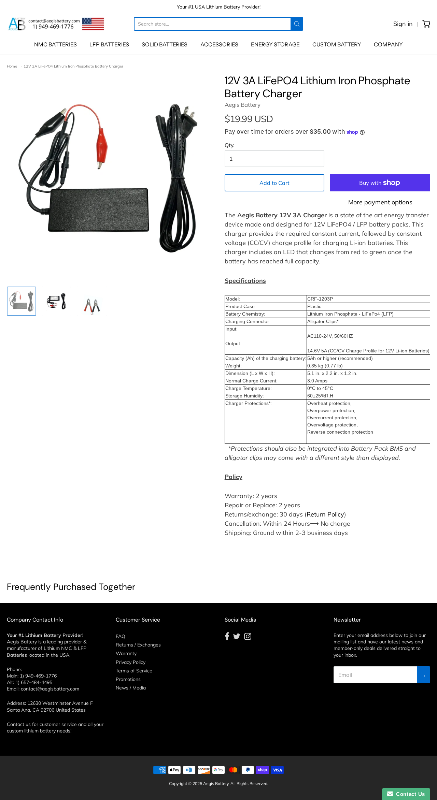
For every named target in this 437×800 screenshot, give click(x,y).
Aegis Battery (242, 104)
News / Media (131, 688)
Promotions (128, 679)
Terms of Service (134, 671)
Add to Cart (274, 182)
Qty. (230, 145)
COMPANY (388, 44)
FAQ (120, 636)
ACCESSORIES (219, 44)
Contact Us (409, 794)
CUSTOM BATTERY (336, 44)
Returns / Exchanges (138, 645)
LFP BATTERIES (109, 44)
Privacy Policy (130, 662)
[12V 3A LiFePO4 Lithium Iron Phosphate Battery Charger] (92, 301)
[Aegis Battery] (56, 24)
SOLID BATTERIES (164, 44)
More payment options (380, 202)
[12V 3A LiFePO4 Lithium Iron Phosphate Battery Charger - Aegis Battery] (21, 301)
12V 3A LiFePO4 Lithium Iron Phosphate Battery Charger (73, 66)
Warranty (126, 653)
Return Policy (325, 514)
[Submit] (297, 24)
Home (12, 66)
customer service (58, 724)
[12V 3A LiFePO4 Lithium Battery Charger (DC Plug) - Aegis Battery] (56, 301)
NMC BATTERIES (55, 44)
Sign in (403, 24)
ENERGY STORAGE (275, 44)
